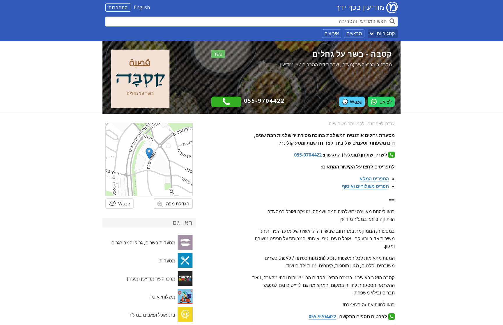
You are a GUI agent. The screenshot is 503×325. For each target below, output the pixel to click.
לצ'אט (385, 102)
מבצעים (354, 33)
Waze (356, 102)
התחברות (118, 7)
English (142, 7)
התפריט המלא (374, 179)
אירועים (331, 33)
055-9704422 (264, 100)
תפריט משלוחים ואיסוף (365, 186)
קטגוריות (386, 33)
